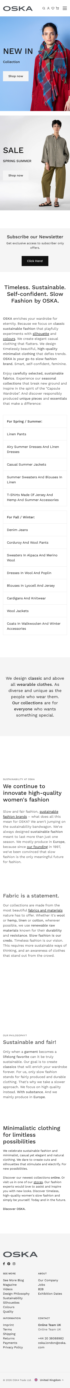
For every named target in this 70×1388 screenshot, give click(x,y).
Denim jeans (17, 530)
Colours (8, 1307)
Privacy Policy (13, 1347)
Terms (7, 1329)
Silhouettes (11, 1302)
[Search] (44, 8)
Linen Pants (16, 434)
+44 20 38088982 (51, 1338)
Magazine (10, 1284)
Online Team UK (49, 1325)
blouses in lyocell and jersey (31, 585)
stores (38, 1182)
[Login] (48, 8)
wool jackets (18, 611)
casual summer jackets (26, 464)
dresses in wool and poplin (29, 573)
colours (9, 339)
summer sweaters (22, 477)
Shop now (15, 76)
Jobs (41, 1284)
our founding (37, 847)
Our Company (48, 1280)
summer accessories (42, 500)
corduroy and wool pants (27, 542)
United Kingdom (50, 1379)
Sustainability (13, 1298)
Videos (8, 1289)
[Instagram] (14, 1264)
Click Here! (35, 261)
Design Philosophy (16, 1293)
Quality (8, 1311)
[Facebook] (4, 1264)
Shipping (9, 1334)
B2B (40, 1289)
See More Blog (13, 1280)
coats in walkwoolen (24, 623)
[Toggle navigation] (65, 8)
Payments (10, 1343)
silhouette (41, 334)
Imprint (8, 1325)
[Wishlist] (53, 8)
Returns (9, 1338)
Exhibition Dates (50, 1293)
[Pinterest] (8, 1264)
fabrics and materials (45, 910)
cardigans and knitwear (26, 598)
